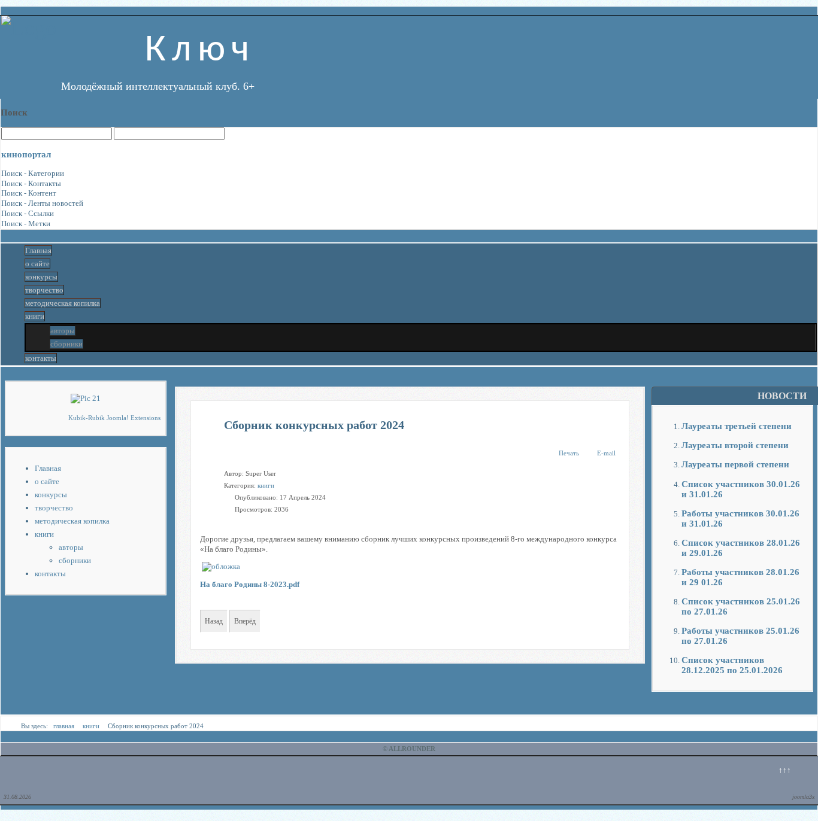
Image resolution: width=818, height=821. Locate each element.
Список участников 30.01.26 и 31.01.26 (740, 489)
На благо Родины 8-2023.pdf (249, 584)
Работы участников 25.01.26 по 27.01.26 (740, 635)
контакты (40, 358)
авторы (62, 330)
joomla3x (803, 796)
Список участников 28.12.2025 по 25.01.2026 (732, 665)
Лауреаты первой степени (735, 464)
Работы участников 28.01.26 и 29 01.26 (740, 577)
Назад (214, 621)
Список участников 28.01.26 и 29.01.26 (740, 547)
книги (34, 316)
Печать (569, 453)
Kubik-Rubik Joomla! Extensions (114, 417)
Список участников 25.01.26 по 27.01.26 (740, 606)
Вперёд (245, 621)
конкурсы (41, 276)
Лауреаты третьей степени (736, 426)
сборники (66, 343)
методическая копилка (62, 303)
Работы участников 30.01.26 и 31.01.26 (740, 518)
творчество (44, 289)
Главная (38, 250)
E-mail (606, 453)
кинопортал (26, 154)
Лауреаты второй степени (735, 445)
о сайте (37, 263)
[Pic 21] (86, 398)
